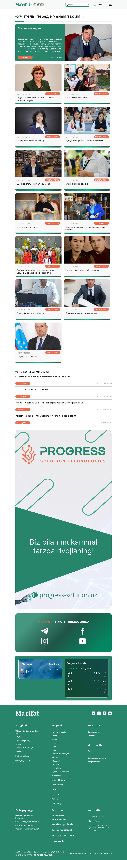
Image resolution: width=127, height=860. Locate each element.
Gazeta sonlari (94, 732)
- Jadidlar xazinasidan (60, 772)
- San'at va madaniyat (24, 748)
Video (90, 751)
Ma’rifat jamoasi (58, 819)
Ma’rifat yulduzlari (63, 824)
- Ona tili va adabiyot (60, 754)
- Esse (54, 739)
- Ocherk (55, 743)
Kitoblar (91, 735)
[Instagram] (104, 713)
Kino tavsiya (56, 803)
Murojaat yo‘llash (62, 835)
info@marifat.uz (98, 821)
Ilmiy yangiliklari (22, 760)
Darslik (54, 799)
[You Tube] (110, 713)
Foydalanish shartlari (101, 853)
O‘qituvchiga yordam (97, 758)
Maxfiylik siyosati (77, 853)
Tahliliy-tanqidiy (58, 732)
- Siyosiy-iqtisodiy (23, 740)
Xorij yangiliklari (22, 756)
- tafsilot (55, 764)
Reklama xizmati (62, 830)
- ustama (55, 757)
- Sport (19, 744)
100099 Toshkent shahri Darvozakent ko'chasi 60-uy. (101, 827)
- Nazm (55, 750)
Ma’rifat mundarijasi (24, 825)
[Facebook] (99, 713)
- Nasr (54, 746)
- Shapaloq (56, 775)
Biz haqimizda (57, 816)
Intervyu (55, 794)
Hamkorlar (58, 841)
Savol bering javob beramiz (27, 821)
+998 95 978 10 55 (99, 816)
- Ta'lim (19, 737)
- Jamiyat (19, 751)
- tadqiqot (56, 761)
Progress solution (43, 855)
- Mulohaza (56, 768)
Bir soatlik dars (58, 780)
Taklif (54, 789)
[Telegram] (93, 713)
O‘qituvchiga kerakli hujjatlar (24, 817)
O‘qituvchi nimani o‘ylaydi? (27, 829)
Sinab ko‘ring (57, 784)
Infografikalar (94, 761)
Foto (90, 754)
